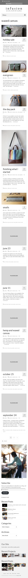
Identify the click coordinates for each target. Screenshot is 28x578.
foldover (7, 261)
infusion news (15, 112)
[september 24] (14, 402)
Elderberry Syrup (12, 509)
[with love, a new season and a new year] (4, 565)
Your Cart (6, 1)
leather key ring (6, 222)
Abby (6, 42)
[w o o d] (11, 555)
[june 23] (14, 236)
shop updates (15, 42)
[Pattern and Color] (23, 565)
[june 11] (14, 275)
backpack (5, 125)
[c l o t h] (23, 555)
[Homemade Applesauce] (17, 565)
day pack (8, 125)
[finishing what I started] (14, 148)
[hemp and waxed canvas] (14, 318)
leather (9, 304)
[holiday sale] (14, 30)
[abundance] (4, 569)
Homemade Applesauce (13, 513)
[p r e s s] (4, 555)
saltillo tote (5, 188)
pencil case (11, 222)
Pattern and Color (12, 517)
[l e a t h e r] (17, 555)
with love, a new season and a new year (17, 504)
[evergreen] (14, 66)
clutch (5, 261)
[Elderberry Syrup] (11, 565)
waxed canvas (17, 125)
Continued (8, 52)
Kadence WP (19, 575)
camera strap (6, 304)
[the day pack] (14, 100)
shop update (13, 125)
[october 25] (14, 361)
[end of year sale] (11, 569)
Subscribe (5, 492)
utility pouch (10, 188)
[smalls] (14, 198)
